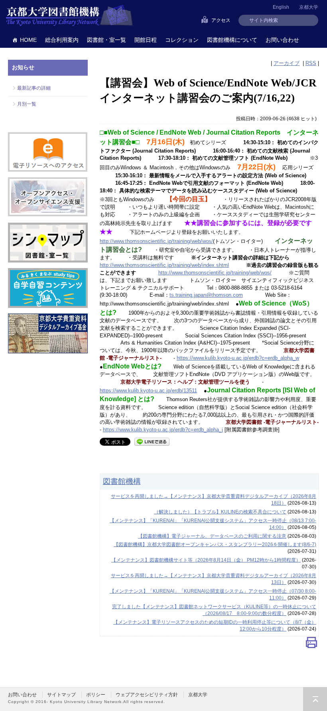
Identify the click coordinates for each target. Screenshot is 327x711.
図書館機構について (232, 40)
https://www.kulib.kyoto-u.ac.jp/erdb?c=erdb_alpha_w (238, 358)
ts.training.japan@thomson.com (206, 295)
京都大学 (308, 7)
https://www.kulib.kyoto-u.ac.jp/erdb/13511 (148, 391)
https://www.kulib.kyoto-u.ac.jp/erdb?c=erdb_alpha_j (163, 430)
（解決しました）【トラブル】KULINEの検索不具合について (220, 512)
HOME (28, 40)
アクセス (220, 20)
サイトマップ (61, 694)
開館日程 (145, 40)
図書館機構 (122, 481)
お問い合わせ (282, 40)
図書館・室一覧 (106, 40)
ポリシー (95, 694)
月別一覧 (26, 104)
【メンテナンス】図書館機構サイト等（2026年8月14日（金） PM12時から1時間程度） (206, 560)
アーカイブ (286, 63)
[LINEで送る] (151, 441)
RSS (310, 63)
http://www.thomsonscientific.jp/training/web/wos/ (156, 241)
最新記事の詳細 (34, 88)
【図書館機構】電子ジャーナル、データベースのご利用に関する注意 (212, 536)
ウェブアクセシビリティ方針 (147, 694)
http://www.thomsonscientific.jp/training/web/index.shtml (164, 265)
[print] (311, 644)
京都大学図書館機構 (69, 16)
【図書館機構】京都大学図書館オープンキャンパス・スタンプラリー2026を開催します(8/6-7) (215, 544)
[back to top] (315, 699)
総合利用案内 (62, 40)
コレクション (182, 40)
